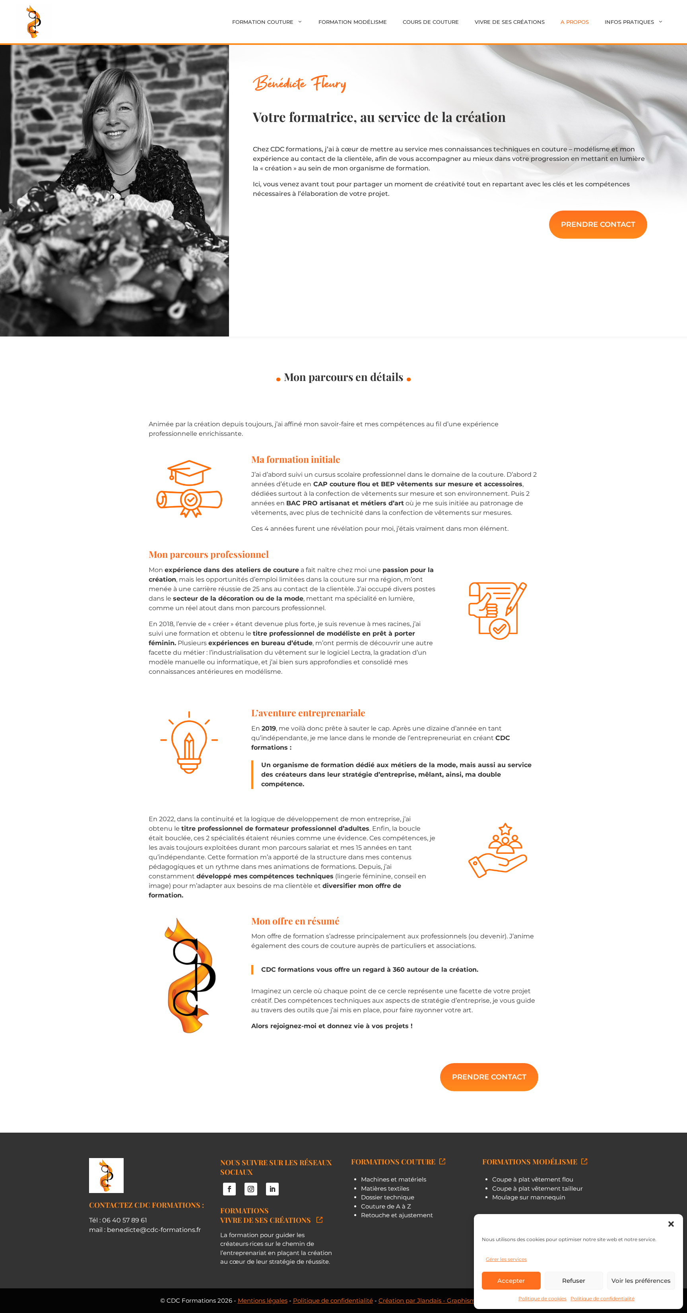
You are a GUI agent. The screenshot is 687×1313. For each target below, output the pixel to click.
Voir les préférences (641, 1280)
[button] (671, 1224)
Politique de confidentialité (603, 1298)
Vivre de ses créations (510, 22)
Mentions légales (262, 1300)
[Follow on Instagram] (251, 1189)
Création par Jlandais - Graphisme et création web (452, 1300)
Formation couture (262, 22)
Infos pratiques (629, 22)
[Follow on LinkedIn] (272, 1189)
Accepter (511, 1280)
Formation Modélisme (352, 22)
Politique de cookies (542, 1298)
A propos (575, 22)
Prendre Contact (598, 224)
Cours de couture (431, 22)
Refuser (573, 1280)
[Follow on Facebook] (229, 1189)
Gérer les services (506, 1259)
